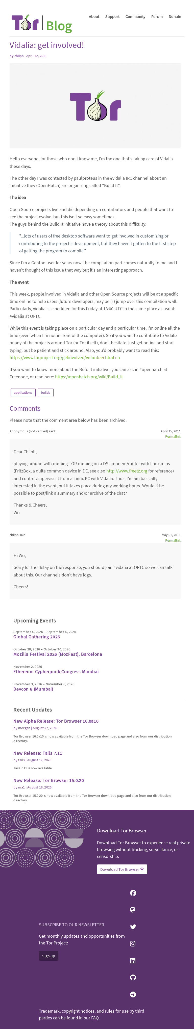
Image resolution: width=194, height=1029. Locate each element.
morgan (24, 728)
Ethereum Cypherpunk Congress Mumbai (56, 671)
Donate (175, 16)
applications (23, 392)
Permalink (172, 436)
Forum (157, 16)
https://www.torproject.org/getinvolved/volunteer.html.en (65, 357)
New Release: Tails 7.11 (37, 753)
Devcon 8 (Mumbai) (33, 689)
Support (112, 16)
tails (21, 760)
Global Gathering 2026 (36, 637)
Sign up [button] (48, 955)
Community (135, 16)
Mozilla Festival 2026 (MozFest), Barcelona (57, 654)
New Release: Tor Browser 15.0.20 (48, 780)
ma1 (21, 787)
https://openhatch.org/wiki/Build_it (89, 377)
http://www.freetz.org (126, 471)
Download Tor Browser (120, 869)
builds (45, 392)
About (94, 16)
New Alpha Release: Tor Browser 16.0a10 (56, 721)
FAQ (95, 1018)
